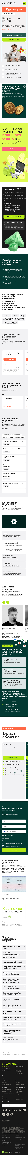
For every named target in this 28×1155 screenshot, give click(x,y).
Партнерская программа (19, 1097)
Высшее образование (20, 1084)
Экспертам (18, 1089)
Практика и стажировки (18, 1071)
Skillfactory (4, 1052)
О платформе (17, 1135)
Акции (3, 1094)
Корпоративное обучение (19, 1094)
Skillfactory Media (19, 1073)
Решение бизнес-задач (19, 1092)
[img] (14, 1110)
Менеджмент (18, 1082)
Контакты (4, 1096)
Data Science (5, 1082)
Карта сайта (4, 1134)
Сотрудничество (19, 1099)
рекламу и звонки (16, 846)
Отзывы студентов (6, 1089)
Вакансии (4, 1098)
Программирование (6, 1054)
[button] (14, 35)
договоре (14, 700)
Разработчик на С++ (7, 29)
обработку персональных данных (16, 843)
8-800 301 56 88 (5, 1066)
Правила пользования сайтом (20, 1137)
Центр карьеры (19, 1068)
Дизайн (17, 1080)
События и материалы (7, 1091)
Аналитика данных (6, 1084)
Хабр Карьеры (12, 390)
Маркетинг (18, 1078)
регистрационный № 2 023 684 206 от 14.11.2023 (10, 1133)
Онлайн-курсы (11, 1052)
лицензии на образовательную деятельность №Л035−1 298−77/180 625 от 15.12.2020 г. (14, 868)
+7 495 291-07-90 (6, 1068)
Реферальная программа (8, 1093)
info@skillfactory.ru (6, 1070)
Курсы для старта (6, 1078)
